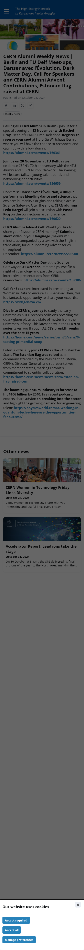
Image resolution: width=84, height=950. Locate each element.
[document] (42, 924)
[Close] (78, 905)
